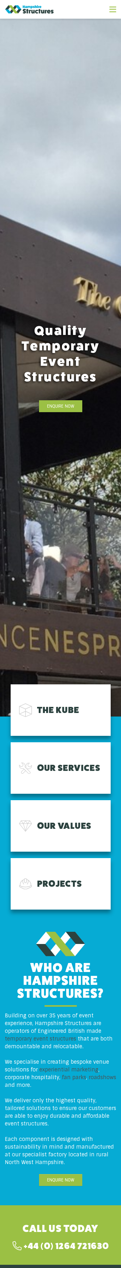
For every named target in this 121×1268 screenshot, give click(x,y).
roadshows (102, 1077)
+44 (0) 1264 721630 (65, 1246)
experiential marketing (68, 1069)
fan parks (74, 1077)
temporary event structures (40, 1038)
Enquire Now (60, 406)
